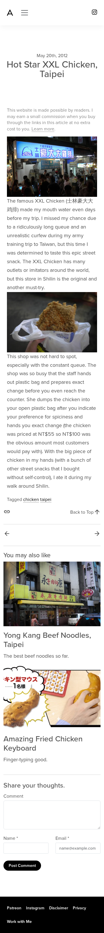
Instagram (35, 908)
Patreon (14, 908)
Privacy (79, 908)
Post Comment (22, 865)
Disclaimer (58, 908)
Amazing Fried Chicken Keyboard (43, 743)
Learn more (42, 129)
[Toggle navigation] (24, 12)
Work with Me (19, 921)
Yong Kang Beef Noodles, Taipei (47, 640)
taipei (45, 499)
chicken (31, 499)
